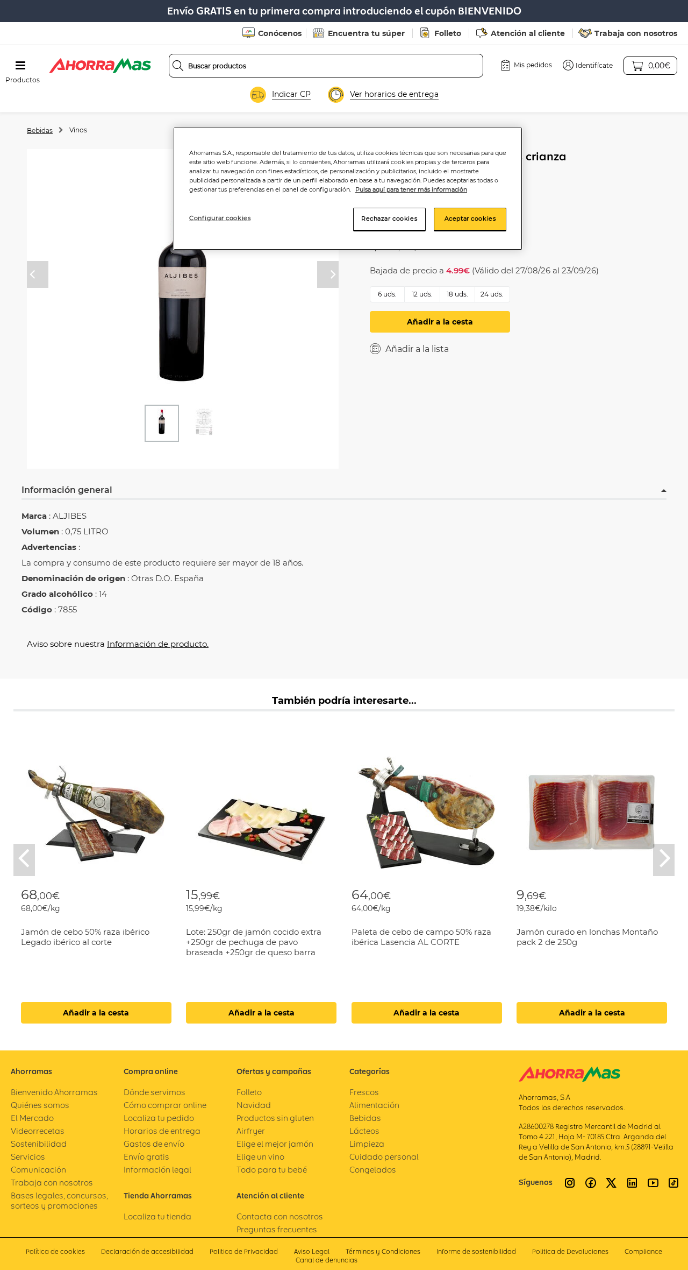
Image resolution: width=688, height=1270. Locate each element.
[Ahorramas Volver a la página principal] (100, 65)
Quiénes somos (40, 1105)
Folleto (447, 33)
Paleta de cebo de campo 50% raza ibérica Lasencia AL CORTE (421, 937)
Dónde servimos (154, 1092)
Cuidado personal (384, 1157)
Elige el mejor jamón (274, 1144)
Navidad (253, 1105)
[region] (347, 188)
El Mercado (32, 1118)
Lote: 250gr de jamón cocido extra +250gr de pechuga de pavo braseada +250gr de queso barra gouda (253, 947)
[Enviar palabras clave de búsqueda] (178, 65)
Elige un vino (260, 1157)
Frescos (364, 1092)
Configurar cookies (219, 218)
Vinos (78, 130)
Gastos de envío (154, 1144)
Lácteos (364, 1131)
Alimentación (374, 1105)
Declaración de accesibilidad (147, 1251)
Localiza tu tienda (157, 1216)
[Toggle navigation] (20, 66)
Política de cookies (55, 1251)
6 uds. (387, 294)
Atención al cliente (528, 33)
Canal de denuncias (326, 1260)
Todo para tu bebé (271, 1170)
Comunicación (38, 1170)
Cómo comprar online (165, 1105)
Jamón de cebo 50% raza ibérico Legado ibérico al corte (85, 937)
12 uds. (422, 294)
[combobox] (326, 65)
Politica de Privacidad (244, 1251)
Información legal (157, 1170)
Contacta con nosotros (279, 1216)
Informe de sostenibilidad (476, 1251)
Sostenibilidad (39, 1144)
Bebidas (40, 130)
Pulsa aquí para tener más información (411, 189)
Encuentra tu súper (366, 33)
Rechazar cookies (389, 218)
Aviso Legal (311, 1251)
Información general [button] (67, 490)
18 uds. (457, 294)
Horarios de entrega (162, 1131)
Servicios (28, 1157)
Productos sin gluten (275, 1118)
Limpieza (366, 1144)
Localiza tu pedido (159, 1118)
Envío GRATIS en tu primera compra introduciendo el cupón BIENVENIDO (344, 11)
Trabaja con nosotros (635, 33)
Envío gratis (146, 1157)
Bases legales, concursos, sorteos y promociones (59, 1200)
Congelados (372, 1170)
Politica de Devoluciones (570, 1251)
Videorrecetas (37, 1131)
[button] (588, 65)
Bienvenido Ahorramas (54, 1092)
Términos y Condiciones (383, 1251)
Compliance (643, 1251)
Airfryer (250, 1131)
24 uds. (492, 294)
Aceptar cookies (470, 218)
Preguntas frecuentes (276, 1229)
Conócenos (280, 33)
